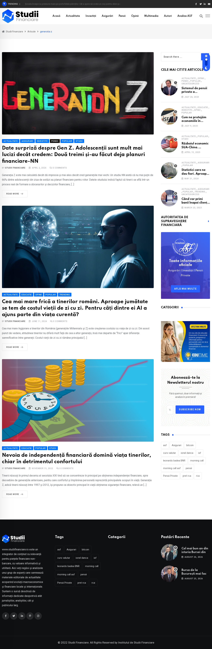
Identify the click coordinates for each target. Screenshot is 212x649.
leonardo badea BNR (174, 460)
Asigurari (204, 163)
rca (198, 475)
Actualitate (73, 16)
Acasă (56, 16)
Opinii (135, 16)
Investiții (90, 16)
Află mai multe (185, 288)
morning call (197, 460)
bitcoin (190, 445)
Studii (185, 139)
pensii (189, 468)
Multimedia (151, 16)
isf (199, 452)
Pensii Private (170, 475)
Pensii (122, 16)
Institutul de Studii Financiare (136, 642)
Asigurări (107, 16)
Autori (168, 16)
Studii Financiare (15, 468)
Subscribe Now (190, 409)
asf (165, 445)
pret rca (187, 475)
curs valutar (169, 452)
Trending (200, 192)
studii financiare (15, 168)
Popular (195, 81)
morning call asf (172, 468)
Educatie (203, 107)
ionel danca (187, 452)
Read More (12, 194)
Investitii (187, 110)
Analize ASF (184, 16)
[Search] (201, 16)
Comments (60, 168)
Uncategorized (190, 84)
